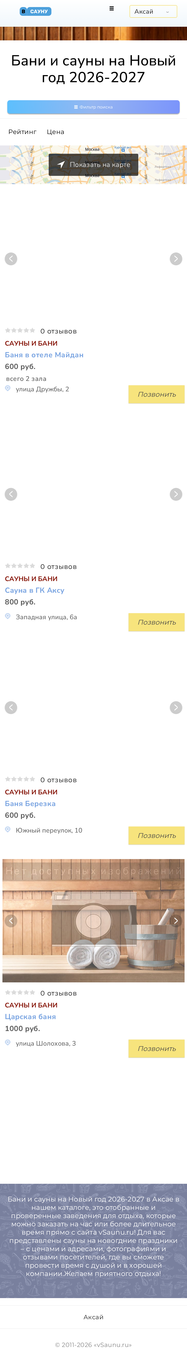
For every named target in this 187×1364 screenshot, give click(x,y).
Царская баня (30, 1017)
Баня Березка (30, 804)
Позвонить (156, 394)
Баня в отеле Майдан (44, 355)
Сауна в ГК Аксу (35, 590)
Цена (56, 132)
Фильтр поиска (96, 107)
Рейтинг (22, 132)
